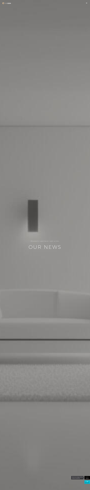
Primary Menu (86, 3)
